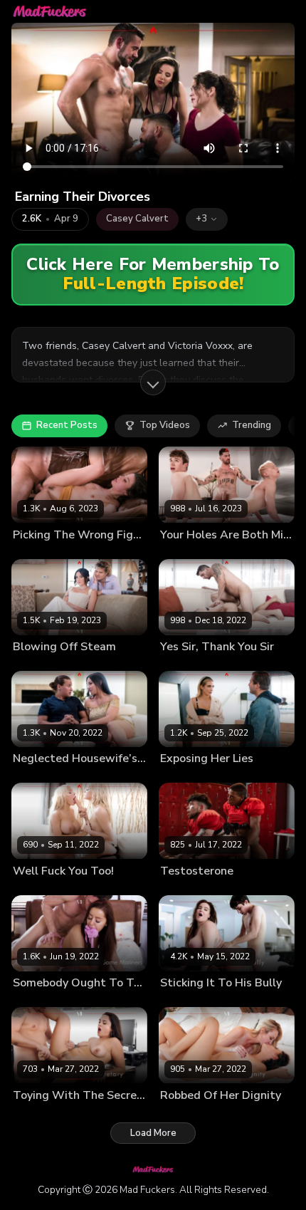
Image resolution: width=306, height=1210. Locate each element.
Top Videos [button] (164, 425)
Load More (153, 1133)
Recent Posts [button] (66, 425)
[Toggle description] (153, 382)
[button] (207, 219)
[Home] (49, 11)
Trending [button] (251, 425)
